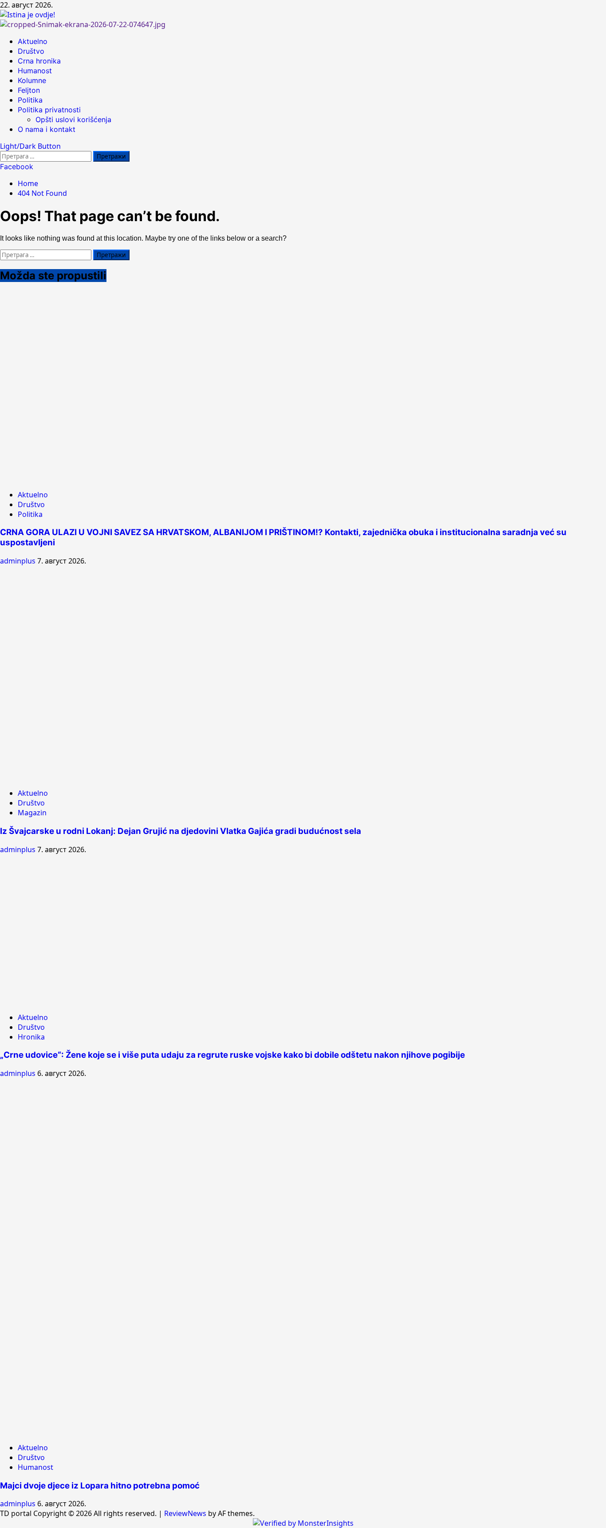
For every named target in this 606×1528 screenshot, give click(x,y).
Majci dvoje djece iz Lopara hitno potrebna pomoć (100, 1485)
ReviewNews (185, 1513)
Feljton (29, 90)
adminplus (18, 561)
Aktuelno (32, 41)
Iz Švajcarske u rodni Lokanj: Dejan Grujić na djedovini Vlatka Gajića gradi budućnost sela (180, 831)
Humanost (35, 70)
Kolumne (32, 80)
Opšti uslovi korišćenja (73, 119)
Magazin (32, 813)
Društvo (31, 51)
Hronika (31, 1037)
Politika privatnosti (49, 109)
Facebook (16, 166)
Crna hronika (39, 60)
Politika (30, 99)
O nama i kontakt (46, 129)
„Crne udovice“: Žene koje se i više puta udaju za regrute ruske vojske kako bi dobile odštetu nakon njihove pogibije (232, 1055)
